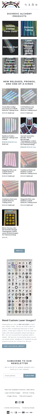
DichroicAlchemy (15, 408)
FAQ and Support (26, 396)
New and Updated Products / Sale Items (19, 390)
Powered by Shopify (28, 408)
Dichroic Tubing (28, 393)
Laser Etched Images (12, 393)
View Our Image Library (14, 346)
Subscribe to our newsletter (19, 362)
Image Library (12, 396)
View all (19, 251)
